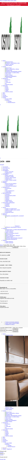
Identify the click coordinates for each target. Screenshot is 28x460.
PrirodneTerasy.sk (11, 102)
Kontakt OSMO (8, 98)
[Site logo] (6, 58)
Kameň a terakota (8, 75)
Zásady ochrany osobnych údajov (12, 323)
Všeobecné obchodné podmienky (12, 322)
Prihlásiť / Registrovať (7, 449)
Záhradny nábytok (17, 71)
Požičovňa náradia (9, 84)
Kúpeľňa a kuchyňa (9, 64)
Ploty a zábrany (16, 69)
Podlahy (11, 61)
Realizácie (7, 100)
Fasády (10, 70)
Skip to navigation (4, 0)
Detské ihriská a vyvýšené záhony (12, 72)
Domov (1, 245)
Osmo (6, 81)
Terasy (10, 67)
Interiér (6, 87)
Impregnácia (13, 76)
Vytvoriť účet (2, 459)
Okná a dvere (8, 73)
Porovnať (5, 447)
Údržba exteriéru (8, 77)
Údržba (6, 90)
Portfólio (9, 101)
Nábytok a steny (16, 63)
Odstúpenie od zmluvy (10, 324)
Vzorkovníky (8, 82)
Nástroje (7, 89)
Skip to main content (12, 0)
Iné (6, 83)
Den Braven (7, 79)
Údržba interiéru (8, 65)
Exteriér (6, 88)
